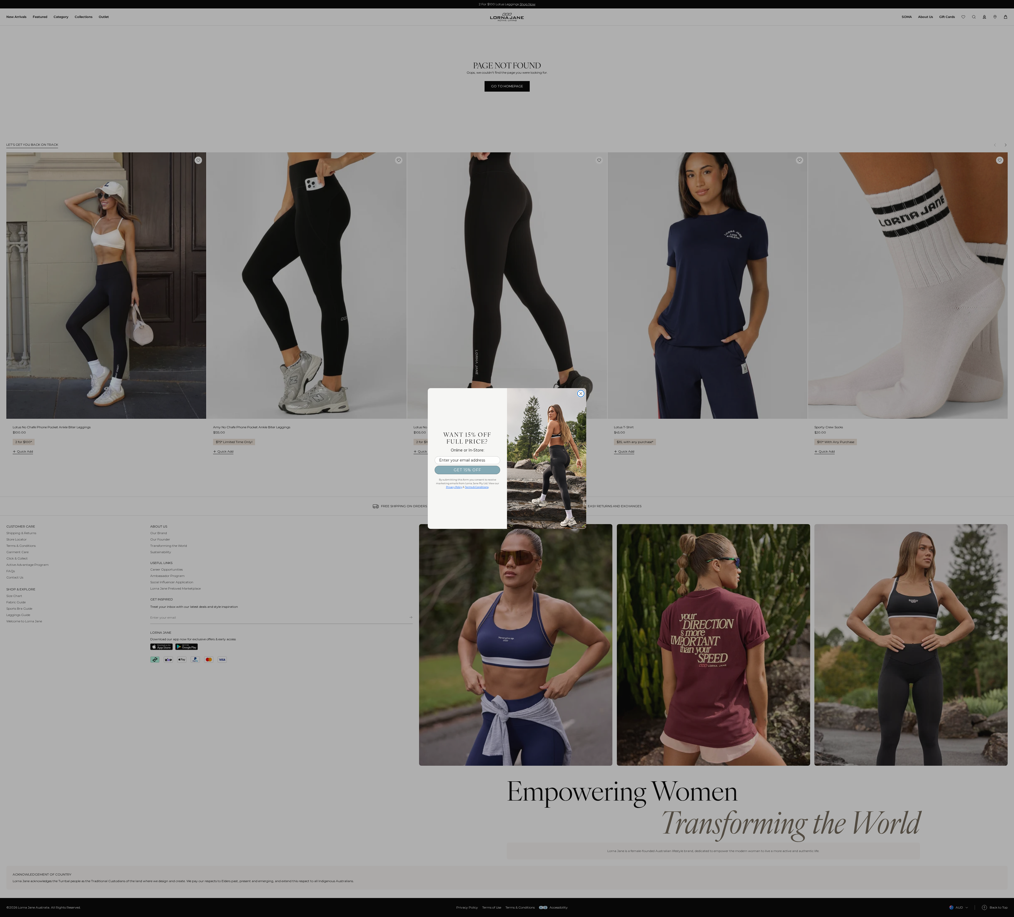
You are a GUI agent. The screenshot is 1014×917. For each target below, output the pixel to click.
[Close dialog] (581, 393)
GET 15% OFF (467, 470)
